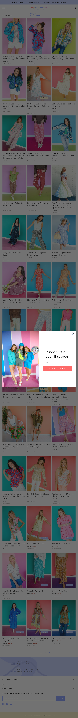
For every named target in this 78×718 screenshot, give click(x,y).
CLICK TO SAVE (57, 368)
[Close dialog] (73, 333)
